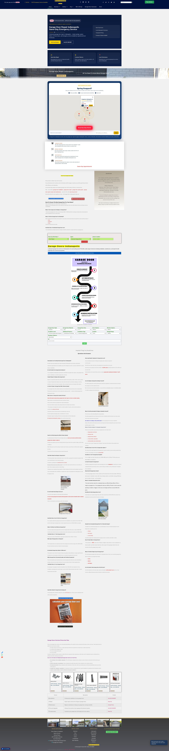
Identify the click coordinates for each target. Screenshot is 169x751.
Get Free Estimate (55, 42)
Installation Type (81, 331)
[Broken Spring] (66, 425)
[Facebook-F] (103, 2)
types (71, 236)
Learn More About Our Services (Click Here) (84, 253)
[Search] (131, 2)
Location (94, 331)
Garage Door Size (82, 327)
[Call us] (2, 653)
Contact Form (111, 704)
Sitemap (66, 749)
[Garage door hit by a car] (65, 508)
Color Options (95, 327)
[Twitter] (106, 2)
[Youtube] (111, 2)
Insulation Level (52, 331)
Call (68, 42)
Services (56, 6)
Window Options (111, 327)
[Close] (92, 97)
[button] (87, 108)
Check (116, 132)
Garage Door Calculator (91, 6)
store (100, 6)
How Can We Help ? (53, 236)
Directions (86, 105)
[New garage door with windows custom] (66, 481)
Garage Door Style (52, 327)
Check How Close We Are (84, 127)
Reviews (90, 105)
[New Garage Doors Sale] (66, 578)
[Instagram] (108, 2)
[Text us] (2, 657)
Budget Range (110, 331)
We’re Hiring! (79, 6)
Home (50, 6)
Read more (53, 690)
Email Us (110, 701)
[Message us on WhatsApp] (2, 655)
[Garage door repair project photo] (53, 723)
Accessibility (5, 748)
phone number (96, 236)
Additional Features (67, 331)
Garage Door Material (68, 327)
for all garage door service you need (111, 728)
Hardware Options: (52, 335)
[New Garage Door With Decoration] (103, 508)
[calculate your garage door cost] (66, 611)
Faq (71, 6)
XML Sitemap (72, 749)
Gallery (64, 6)
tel (48, 339)
